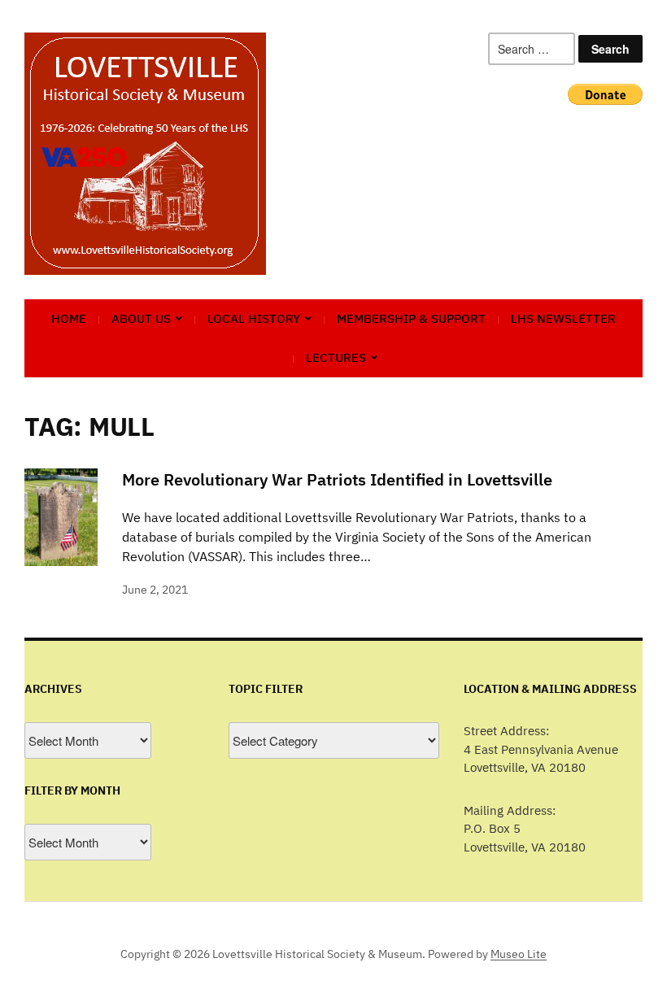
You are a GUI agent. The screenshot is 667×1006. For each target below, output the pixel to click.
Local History (253, 318)
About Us (141, 318)
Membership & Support (411, 318)
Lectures (336, 357)
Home (68, 318)
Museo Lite (518, 954)
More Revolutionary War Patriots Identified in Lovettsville (337, 479)
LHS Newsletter (563, 318)
